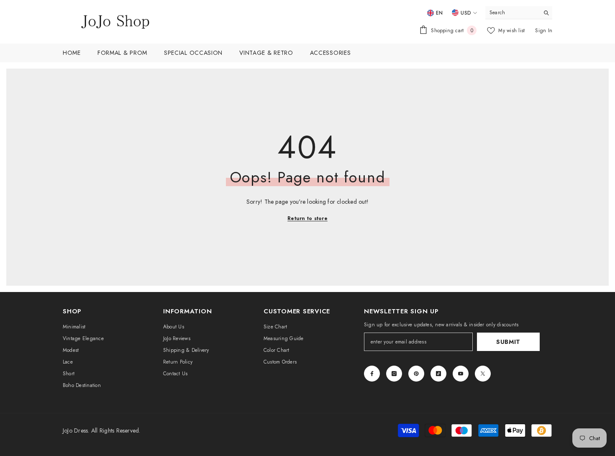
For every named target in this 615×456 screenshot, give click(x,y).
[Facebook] (372, 374)
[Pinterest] (416, 374)
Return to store (307, 218)
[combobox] (512, 12)
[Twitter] (483, 374)
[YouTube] (461, 374)
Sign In (543, 30)
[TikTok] (438, 374)
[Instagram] (394, 374)
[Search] (518, 12)
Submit (508, 342)
